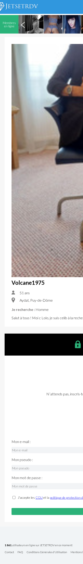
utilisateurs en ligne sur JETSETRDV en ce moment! (39, 545)
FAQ (20, 552)
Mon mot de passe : (27, 478)
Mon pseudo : (22, 460)
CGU (39, 497)
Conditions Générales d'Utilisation (47, 552)
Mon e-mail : (21, 441)
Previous (22, 24)
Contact (9, 552)
